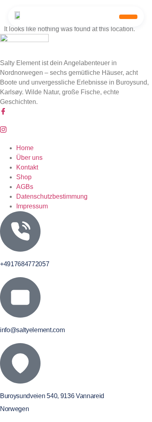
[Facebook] (76, 112)
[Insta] (76, 130)
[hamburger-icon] (128, 17)
